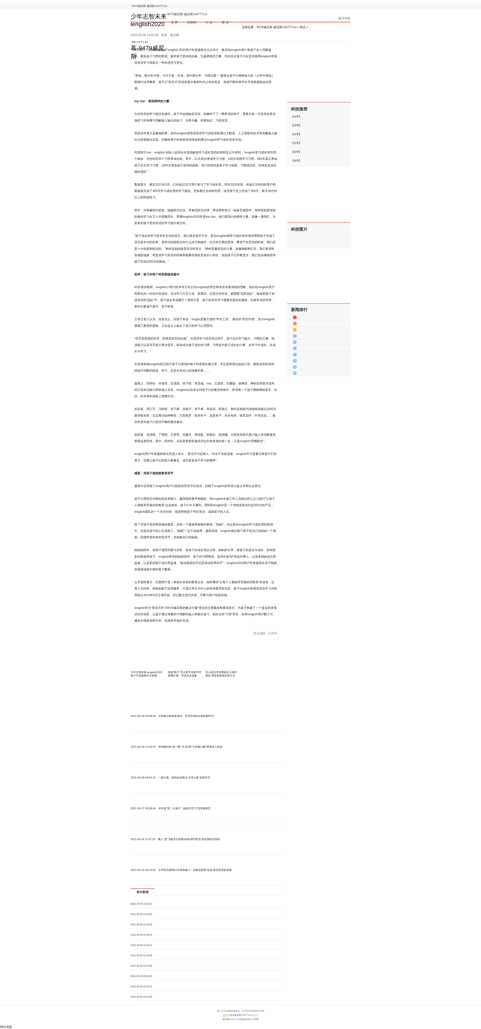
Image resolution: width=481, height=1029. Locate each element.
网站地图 (6, 1026)
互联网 (191, 22)
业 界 (174, 22)
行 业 (209, 22)
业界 (296, 116)
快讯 (303, 27)
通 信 (225, 22)
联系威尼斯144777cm (241, 1015)
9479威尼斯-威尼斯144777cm (149, 6)
